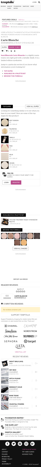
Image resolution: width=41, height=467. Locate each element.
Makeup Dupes (9, 7)
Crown (11, 163)
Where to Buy (14, 47)
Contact (5, 452)
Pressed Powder (7, 35)
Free (11, 146)
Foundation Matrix (17, 7)
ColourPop (5, 27)
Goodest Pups (27, 454)
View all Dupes (33, 106)
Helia (11, 154)
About (4, 449)
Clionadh (5, 24)
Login (34, 2)
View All (21, 20)
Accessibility (6, 464)
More (32, 6)
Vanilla (12, 137)
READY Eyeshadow (23, 35)
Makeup (20, 32)
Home (3, 32)
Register (16, 182)
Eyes (26, 32)
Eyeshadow (34, 32)
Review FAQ (6, 456)
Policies (4, 454)
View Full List (20, 352)
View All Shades (20, 249)
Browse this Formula (13, 76)
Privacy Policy (7, 459)
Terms (4, 461)
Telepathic (13, 129)
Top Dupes (8, 71)
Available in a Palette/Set (15, 74)
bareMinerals (8, 43)
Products (11, 32)
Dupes (4, 47)
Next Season (14, 120)
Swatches (26, 6)
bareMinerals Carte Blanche (13, 55)
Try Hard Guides (28, 452)
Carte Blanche (10, 40)
